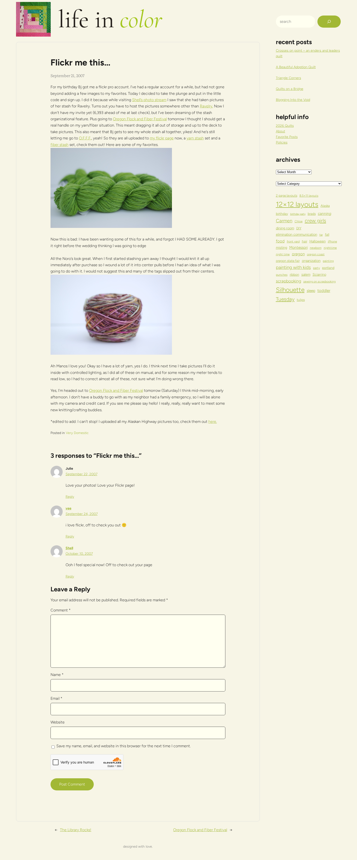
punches (282, 274)
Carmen (284, 221)
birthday (282, 214)
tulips (301, 300)
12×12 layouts (297, 204)
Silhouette (290, 289)
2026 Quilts (285, 126)
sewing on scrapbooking (319, 281)
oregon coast (316, 254)
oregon (298, 253)
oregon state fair (288, 261)
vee (68, 508)
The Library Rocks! (75, 830)
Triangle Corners (288, 78)
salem (305, 274)
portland (328, 268)
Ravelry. (206, 106)
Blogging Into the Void (293, 100)
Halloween (317, 241)
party (316, 268)
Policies (282, 142)
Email (56, 698)
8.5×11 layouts (308, 195)
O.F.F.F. (85, 138)
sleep (311, 290)
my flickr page (162, 138)
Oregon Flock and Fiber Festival (140, 119)
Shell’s (138, 99)
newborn (316, 247)
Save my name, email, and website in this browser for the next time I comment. (123, 746)
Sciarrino (319, 274)
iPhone (332, 241)
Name (57, 674)
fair (321, 234)
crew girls (315, 221)
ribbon (294, 274)
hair (304, 241)
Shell (69, 548)
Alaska (325, 206)
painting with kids (293, 267)
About (280, 131)
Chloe (299, 221)
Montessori (298, 247)
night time (283, 254)
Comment (61, 610)
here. (212, 421)
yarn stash (195, 138)
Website (58, 722)
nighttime (330, 247)
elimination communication (296, 234)
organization (311, 260)
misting (281, 247)
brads (312, 214)
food (280, 241)
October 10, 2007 (79, 554)
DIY (298, 228)
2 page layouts (286, 195)
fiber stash (59, 144)
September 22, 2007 (81, 474)
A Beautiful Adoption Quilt (296, 67)
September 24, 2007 (82, 514)
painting (328, 261)
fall (327, 234)
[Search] (329, 22)
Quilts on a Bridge (289, 89)
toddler (323, 290)
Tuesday (285, 299)
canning (324, 213)
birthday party (298, 214)
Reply (70, 497)
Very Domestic (77, 433)
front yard (293, 241)
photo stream (155, 99)
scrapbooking (288, 281)
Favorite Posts (287, 137)
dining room (285, 228)
